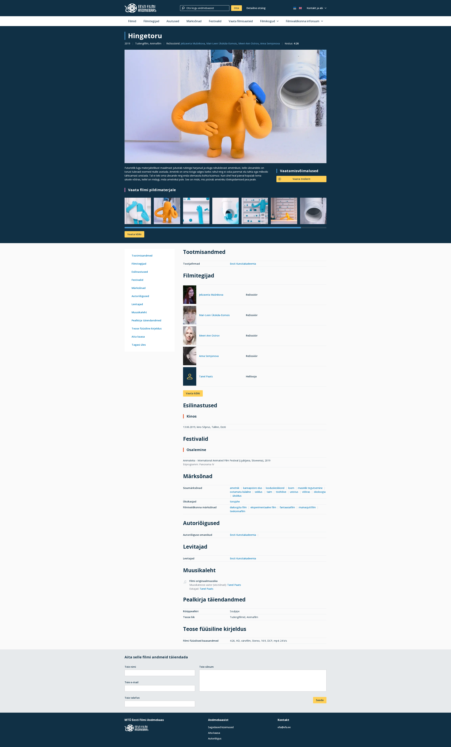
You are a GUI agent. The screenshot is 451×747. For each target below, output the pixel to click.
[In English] (300, 8)
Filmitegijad (151, 21)
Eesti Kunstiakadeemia (243, 263)
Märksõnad (194, 21)
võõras (306, 491)
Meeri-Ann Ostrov (248, 43)
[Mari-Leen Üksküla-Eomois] (189, 315)
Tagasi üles (139, 344)
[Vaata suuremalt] (225, 106)
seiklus (259, 491)
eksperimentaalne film (263, 507)
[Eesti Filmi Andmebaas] (140, 8)
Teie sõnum (206, 666)
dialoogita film (238, 507)
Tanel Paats (206, 376)
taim (269, 491)
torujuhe (235, 501)
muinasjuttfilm (307, 507)
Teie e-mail (131, 682)
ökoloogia (320, 491)
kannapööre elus (252, 488)
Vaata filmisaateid (241, 21)
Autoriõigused (140, 296)
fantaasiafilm (287, 507)
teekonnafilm (237, 511)
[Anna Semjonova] (189, 356)
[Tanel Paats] (189, 376)
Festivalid (215, 21)
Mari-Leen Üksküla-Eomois (221, 43)
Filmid (132, 21)
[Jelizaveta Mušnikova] (189, 295)
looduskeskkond (275, 488)
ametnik (234, 488)
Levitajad (137, 304)
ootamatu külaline (240, 491)
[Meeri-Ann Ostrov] (189, 336)
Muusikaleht (139, 312)
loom (291, 488)
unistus (294, 491)
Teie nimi (130, 666)
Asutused (172, 21)
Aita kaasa (138, 336)
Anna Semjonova (270, 43)
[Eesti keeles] (295, 8)
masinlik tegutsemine (310, 488)
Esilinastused (140, 271)
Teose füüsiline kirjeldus (147, 328)
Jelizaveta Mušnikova (193, 43)
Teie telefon (132, 697)
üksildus (237, 495)
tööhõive (281, 491)
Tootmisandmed (142, 255)
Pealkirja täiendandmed (146, 320)
